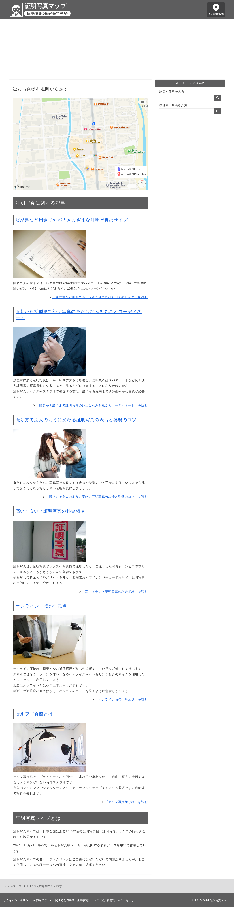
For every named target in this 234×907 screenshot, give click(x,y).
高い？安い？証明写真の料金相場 (50, 511)
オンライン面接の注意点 (41, 606)
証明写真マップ (45, 6)
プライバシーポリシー (17, 900)
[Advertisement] (117, 50)
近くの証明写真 (216, 14)
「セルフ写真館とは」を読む (126, 802)
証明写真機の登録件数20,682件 (47, 13)
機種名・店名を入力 (173, 105)
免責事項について (88, 900)
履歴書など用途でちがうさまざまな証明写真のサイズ (72, 220)
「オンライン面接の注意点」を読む (121, 699)
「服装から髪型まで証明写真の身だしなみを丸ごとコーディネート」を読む (92, 405)
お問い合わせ (125, 900)
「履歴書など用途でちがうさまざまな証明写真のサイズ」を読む (100, 297)
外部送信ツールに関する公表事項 (54, 900)
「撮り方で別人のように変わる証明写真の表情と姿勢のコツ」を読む (97, 497)
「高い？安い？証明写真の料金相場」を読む (115, 591)
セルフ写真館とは (34, 713)
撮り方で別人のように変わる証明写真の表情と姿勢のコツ (76, 419)
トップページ (12, 886)
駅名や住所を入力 (171, 91)
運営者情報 (108, 900)
